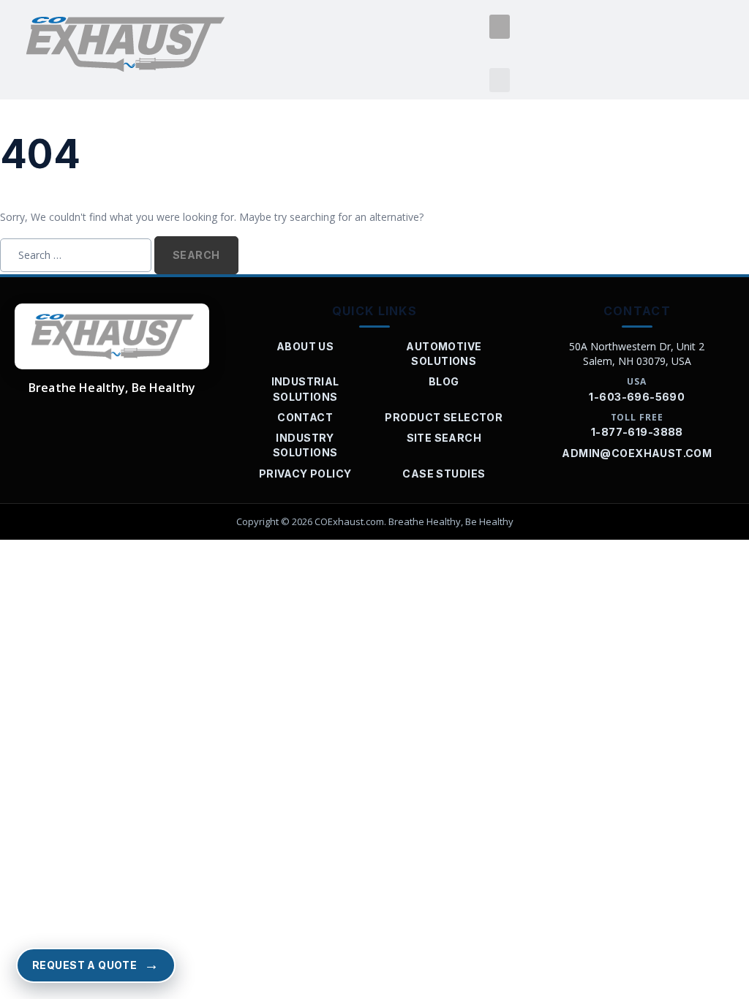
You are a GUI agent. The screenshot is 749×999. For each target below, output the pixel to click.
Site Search (444, 437)
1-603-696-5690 (637, 397)
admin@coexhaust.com (637, 453)
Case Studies (443, 473)
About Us (305, 346)
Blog (444, 381)
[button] (499, 27)
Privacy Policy (305, 473)
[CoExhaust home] (112, 336)
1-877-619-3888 (637, 432)
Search (196, 255)
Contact (305, 417)
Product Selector (444, 417)
